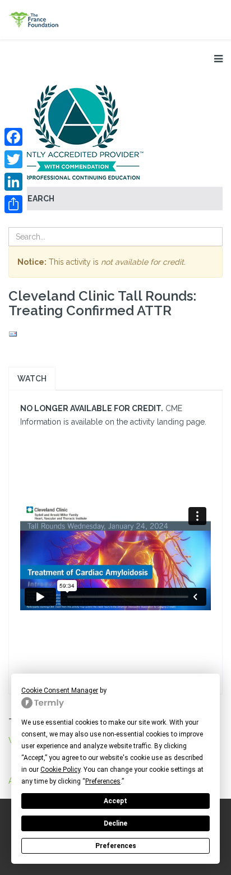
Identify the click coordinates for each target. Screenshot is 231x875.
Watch (32, 378)
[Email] (115, 334)
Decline (115, 823)
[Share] (13, 204)
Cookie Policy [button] (60, 769)
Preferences (115, 846)
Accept (115, 801)
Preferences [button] (103, 781)
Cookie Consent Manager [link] (59, 690)
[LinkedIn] (13, 182)
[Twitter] (13, 159)
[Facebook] (13, 137)
